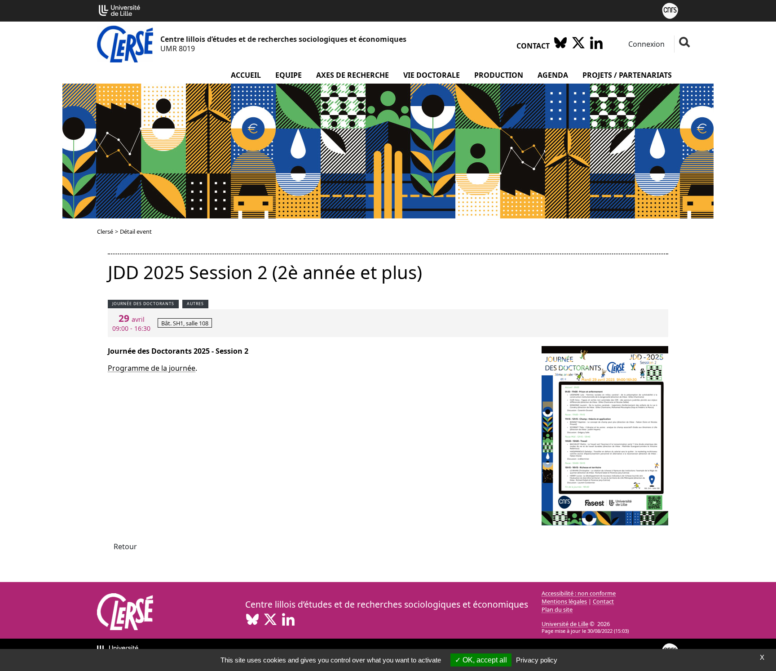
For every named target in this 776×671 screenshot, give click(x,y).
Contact (533, 46)
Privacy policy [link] (536, 660)
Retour (125, 546)
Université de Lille (565, 624)
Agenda (553, 75)
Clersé (105, 231)
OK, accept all (484, 660)
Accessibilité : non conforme (579, 593)
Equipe (288, 75)
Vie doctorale (431, 75)
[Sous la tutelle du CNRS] (670, 10)
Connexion (645, 44)
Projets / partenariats (627, 75)
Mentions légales (564, 601)
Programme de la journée (151, 368)
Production (498, 75)
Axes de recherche (352, 75)
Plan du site (557, 609)
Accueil (246, 75)
